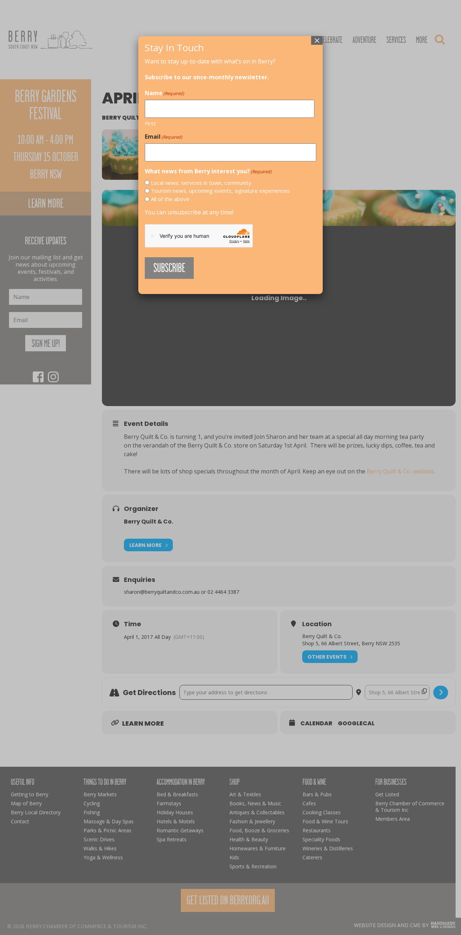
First (150, 123)
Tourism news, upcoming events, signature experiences (220, 190)
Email (164, 137)
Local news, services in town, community (201, 182)
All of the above (170, 198)
